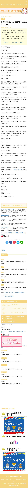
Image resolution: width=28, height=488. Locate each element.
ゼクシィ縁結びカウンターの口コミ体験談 (14, 316)
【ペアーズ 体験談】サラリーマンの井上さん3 (11, 376)
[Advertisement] (12, 396)
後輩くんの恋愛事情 (9, 296)
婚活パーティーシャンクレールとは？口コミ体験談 (14, 309)
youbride (3, 219)
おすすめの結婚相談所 (9, 321)
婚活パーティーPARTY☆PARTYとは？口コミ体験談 (14, 313)
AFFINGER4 (16, 485)
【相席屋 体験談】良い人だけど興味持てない (12, 282)
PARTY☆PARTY (5, 227)
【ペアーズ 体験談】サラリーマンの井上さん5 (11, 361)
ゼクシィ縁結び (18, 169)
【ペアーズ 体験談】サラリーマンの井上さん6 (11, 354)
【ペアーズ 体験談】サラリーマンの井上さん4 (11, 369)
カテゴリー (3, 327)
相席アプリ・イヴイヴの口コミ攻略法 (13, 42)
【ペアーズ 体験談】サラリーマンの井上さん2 (11, 383)
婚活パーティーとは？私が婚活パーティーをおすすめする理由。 (14, 305)
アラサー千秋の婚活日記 (14, 476)
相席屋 (3, 250)
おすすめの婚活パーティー (10, 301)
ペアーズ (3, 223)
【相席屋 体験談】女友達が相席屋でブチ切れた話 (14, 269)
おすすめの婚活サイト (9, 318)
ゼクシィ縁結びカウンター (7, 209)
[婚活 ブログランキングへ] (4, 236)
